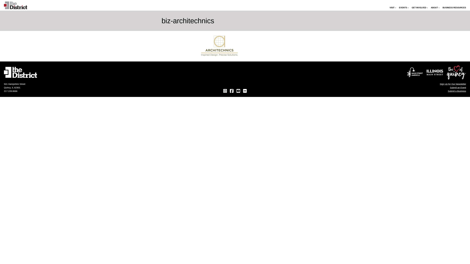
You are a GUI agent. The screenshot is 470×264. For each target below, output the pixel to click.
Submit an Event (458, 87)
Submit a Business (457, 91)
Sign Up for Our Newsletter (453, 84)
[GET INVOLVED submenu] (427, 7)
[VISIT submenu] (395, 7)
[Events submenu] (408, 7)
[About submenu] (439, 7)
